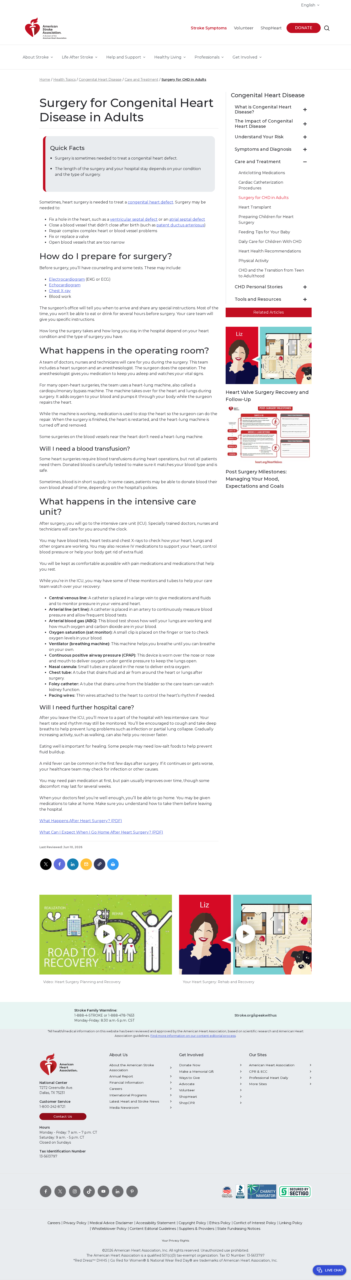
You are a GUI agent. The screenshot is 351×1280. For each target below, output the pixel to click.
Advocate (187, 1084)
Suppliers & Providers (196, 1228)
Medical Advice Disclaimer (111, 1223)
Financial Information (126, 1082)
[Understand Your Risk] (305, 137)
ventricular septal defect (134, 219)
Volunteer (187, 1090)
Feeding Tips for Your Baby (264, 232)
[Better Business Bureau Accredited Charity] (240, 1191)
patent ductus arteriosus (180, 225)
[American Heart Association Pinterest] (132, 1191)
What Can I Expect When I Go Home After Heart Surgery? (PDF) (101, 832)
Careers (115, 1089)
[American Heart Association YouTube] (103, 1191)
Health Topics (64, 79)
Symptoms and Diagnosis (263, 149)
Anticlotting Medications (262, 173)
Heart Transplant (255, 207)
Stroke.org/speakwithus (255, 1015)
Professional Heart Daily (268, 1078)
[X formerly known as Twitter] (60, 1191)
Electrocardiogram (67, 279)
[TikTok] (89, 1191)
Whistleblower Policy (109, 1228)
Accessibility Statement (156, 1223)
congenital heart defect (150, 202)
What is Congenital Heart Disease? (263, 110)
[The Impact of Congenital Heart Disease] (305, 124)
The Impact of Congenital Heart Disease (264, 124)
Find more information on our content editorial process (193, 1036)
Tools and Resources (258, 299)
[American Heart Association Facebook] (45, 1191)
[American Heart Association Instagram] (75, 1191)
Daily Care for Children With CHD (270, 241)
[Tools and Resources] (305, 299)
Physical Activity (254, 260)
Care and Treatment (141, 79)
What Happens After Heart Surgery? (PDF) (80, 821)
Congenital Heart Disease (100, 79)
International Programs (128, 1095)
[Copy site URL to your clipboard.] (99, 864)
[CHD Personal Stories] (305, 287)
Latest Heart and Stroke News (134, 1101)
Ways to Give (189, 1078)
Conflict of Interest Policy (255, 1223)
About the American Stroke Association (131, 1067)
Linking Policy (290, 1223)
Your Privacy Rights (175, 1240)
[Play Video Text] (105, 935)
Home (44, 79)
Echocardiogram (64, 285)
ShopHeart (188, 1096)
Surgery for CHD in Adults (183, 79)
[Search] (327, 28)
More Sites (258, 1084)
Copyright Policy (192, 1223)
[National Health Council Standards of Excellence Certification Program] (227, 1191)
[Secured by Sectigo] (295, 1191)
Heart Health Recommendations (270, 251)
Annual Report (121, 1076)
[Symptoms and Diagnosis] (305, 149)
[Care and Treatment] (305, 162)
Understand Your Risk (259, 136)
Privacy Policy (74, 1223)
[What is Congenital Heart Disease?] (305, 109)
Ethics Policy (219, 1223)
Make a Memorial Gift (196, 1071)
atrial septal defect (187, 219)
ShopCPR (187, 1103)
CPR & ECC (258, 1071)
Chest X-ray (60, 291)
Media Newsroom (124, 1107)
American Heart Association (271, 1065)
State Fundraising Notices (238, 1228)
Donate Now (189, 1065)
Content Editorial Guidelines (153, 1228)
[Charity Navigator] (262, 1191)
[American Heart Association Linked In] (118, 1191)
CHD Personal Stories (258, 286)
